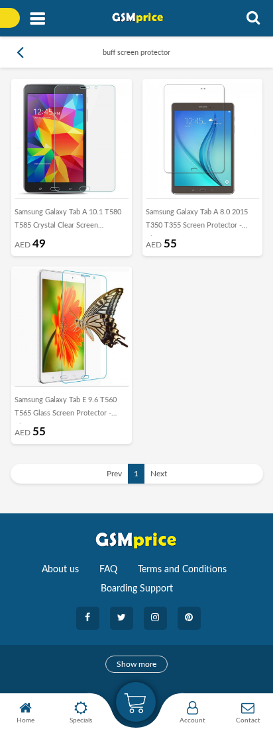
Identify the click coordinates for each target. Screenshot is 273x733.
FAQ (108, 569)
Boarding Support (137, 588)
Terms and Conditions (182, 569)
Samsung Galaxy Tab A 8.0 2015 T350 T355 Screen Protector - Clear (197, 222)
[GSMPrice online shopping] (141, 17)
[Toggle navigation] (37, 19)
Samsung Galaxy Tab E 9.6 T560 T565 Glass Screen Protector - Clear (66, 409)
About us (60, 569)
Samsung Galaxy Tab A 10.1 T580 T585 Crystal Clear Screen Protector (68, 222)
